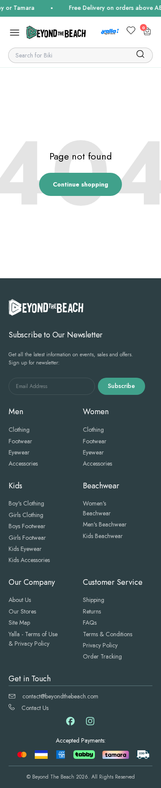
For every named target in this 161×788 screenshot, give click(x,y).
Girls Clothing (26, 515)
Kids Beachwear (103, 536)
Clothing (19, 429)
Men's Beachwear (105, 524)
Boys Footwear (27, 526)
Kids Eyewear (25, 548)
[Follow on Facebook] (70, 723)
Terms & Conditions (107, 634)
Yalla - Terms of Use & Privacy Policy (33, 639)
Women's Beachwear (97, 508)
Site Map (19, 622)
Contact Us (35, 708)
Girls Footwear (27, 537)
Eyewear (19, 452)
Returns (92, 611)
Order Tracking (102, 656)
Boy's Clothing (26, 503)
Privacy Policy (100, 645)
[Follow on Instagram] (90, 724)
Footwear (20, 441)
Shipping (93, 600)
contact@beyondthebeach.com (60, 696)
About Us (20, 600)
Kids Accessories (29, 560)
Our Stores (22, 611)
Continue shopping (80, 184)
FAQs (90, 622)
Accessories (23, 463)
